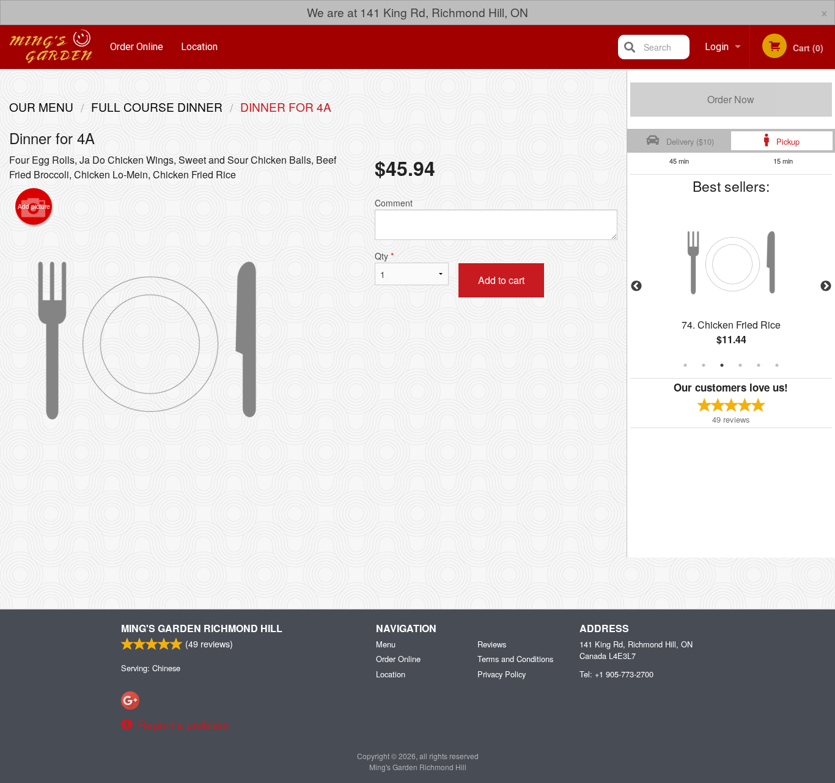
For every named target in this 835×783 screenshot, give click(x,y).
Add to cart (501, 280)
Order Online (136, 47)
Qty (384, 256)
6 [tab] (777, 365)
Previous (636, 286)
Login (717, 47)
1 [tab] (685, 365)
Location (199, 47)
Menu (385, 644)
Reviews (491, 644)
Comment (394, 203)
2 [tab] (703, 365)
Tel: (616, 674)
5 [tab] (758, 365)
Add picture (34, 206)
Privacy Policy (501, 674)
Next (826, 286)
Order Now (730, 99)
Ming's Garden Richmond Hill (201, 628)
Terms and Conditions (515, 659)
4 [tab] (740, 365)
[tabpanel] (731, 286)
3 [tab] (722, 365)
